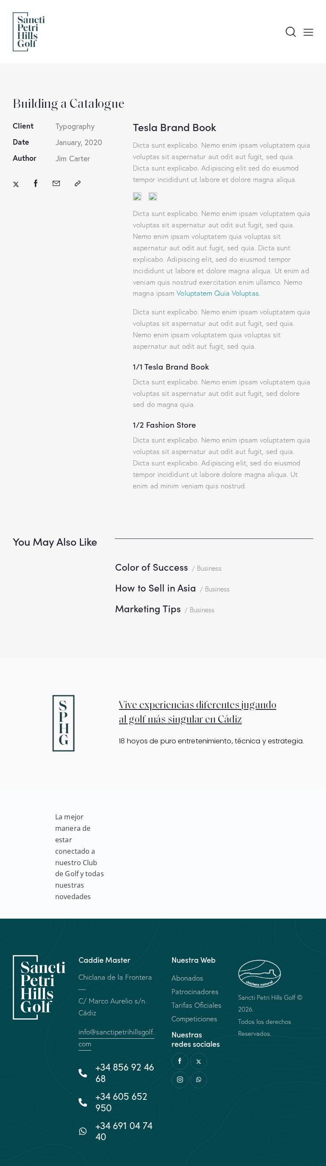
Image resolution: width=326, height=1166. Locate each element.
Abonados (187, 977)
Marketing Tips (148, 608)
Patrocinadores (195, 991)
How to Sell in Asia (155, 587)
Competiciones (194, 1018)
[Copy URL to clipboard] (78, 184)
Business (209, 568)
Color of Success (151, 566)
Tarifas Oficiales (196, 1005)
